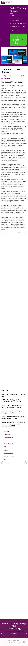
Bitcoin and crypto (8, 437)
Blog (5, 440)
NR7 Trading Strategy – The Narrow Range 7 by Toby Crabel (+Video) (12, 401)
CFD (5, 447)
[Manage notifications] (24, 642)
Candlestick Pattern (9, 443)
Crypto (6, 450)
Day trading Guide (8, 453)
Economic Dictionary (9, 456)
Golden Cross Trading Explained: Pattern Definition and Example (12, 406)
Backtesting (7, 434)
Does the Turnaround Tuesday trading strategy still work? (13, 412)
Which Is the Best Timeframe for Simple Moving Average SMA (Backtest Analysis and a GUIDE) (14, 424)
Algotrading (7, 431)
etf (5, 459)
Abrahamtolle (5, 78)
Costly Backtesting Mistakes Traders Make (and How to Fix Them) (13, 417)
